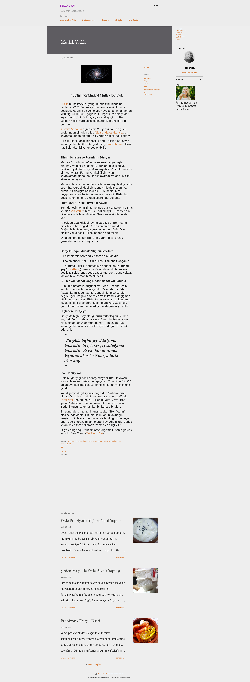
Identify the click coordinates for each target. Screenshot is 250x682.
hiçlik (145, 86)
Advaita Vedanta (71, 129)
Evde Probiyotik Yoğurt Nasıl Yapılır (91, 520)
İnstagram (179, 32)
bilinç (145, 81)
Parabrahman (114, 144)
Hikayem (105, 20)
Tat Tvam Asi (94, 433)
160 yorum (71, 658)
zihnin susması (148, 94)
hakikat (146, 83)
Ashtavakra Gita (68, 20)
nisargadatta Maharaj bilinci (152, 89)
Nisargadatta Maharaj (109, 132)
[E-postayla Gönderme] (62, 448)
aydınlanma (147, 78)
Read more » (120, 558)
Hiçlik (64, 104)
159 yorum (71, 558)
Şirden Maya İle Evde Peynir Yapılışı (90, 570)
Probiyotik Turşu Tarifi (80, 620)
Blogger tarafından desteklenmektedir (110, 674)
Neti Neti (67, 399)
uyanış (146, 92)
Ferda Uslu (67, 5)
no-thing (74, 269)
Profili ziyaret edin (189, 73)
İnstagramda (88, 20)
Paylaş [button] (146, 67)
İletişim (118, 20)
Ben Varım (76, 211)
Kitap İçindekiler (181, 36)
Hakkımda (179, 34)
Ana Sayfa (133, 20)
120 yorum (71, 608)
